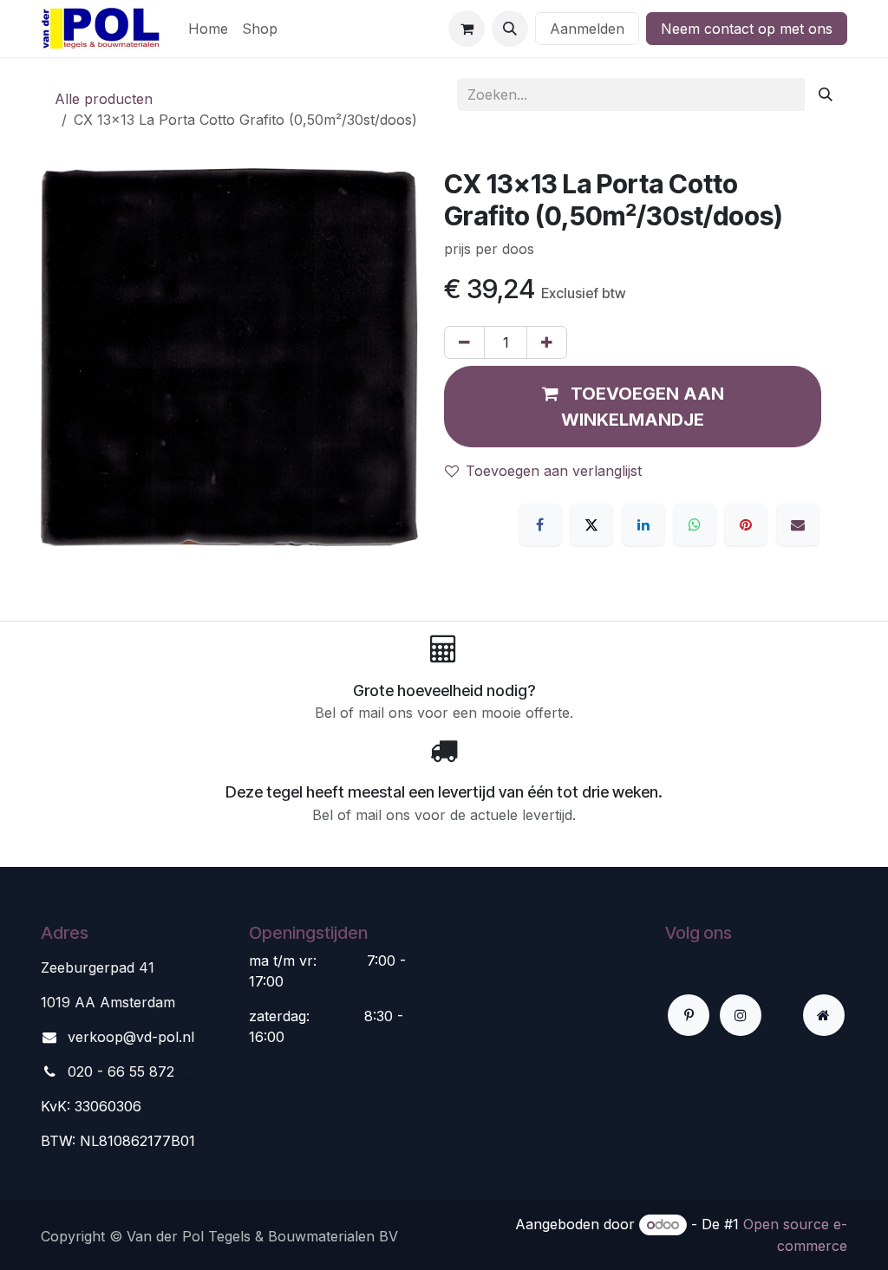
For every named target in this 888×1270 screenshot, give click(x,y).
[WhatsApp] (694, 524)
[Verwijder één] (464, 342)
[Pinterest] (746, 524)
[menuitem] (208, 28)
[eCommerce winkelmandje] (466, 28)
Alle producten (104, 98)
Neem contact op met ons (746, 28)
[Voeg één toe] (546, 342)
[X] (591, 524)
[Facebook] (540, 524)
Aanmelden (587, 28)
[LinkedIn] (643, 524)
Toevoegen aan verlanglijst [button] (554, 470)
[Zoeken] (825, 94)
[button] (510, 28)
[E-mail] (798, 524)
